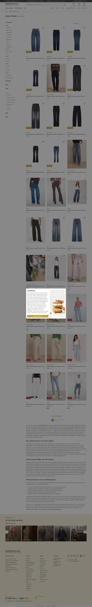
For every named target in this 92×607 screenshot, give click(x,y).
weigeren (29, 309)
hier (40, 305)
